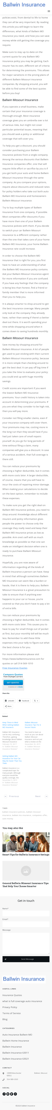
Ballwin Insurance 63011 (15, 1052)
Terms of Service (11, 1013)
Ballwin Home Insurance (15, 1040)
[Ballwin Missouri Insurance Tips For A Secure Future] (36, 737)
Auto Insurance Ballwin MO (17, 1034)
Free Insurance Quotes (14, 668)
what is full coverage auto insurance (22, 1001)
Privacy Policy (9, 1007)
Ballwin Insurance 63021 (15, 1058)
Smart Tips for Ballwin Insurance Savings (26, 845)
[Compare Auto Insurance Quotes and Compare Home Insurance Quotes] (13, 681)
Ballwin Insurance (12, 1046)
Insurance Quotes (12, 995)
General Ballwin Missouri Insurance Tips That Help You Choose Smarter (26, 875)
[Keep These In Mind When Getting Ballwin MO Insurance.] (13, 737)
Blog (4, 1019)
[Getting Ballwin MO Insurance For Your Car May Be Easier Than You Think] (13, 772)
